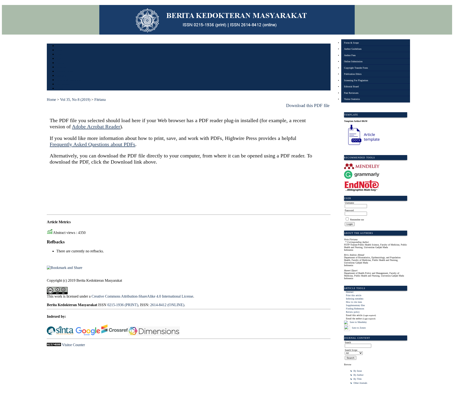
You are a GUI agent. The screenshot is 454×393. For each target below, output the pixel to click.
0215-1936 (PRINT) (122, 305)
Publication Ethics (353, 74)
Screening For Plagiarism (356, 80)
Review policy (353, 312)
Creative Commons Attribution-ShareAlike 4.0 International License (142, 296)
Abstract (350, 292)
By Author (358, 375)
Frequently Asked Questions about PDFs (92, 144)
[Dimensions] (154, 334)
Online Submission (353, 61)
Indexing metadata (354, 298)
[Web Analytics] (54, 345)
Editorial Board (351, 86)
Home (59, 46)
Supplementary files (355, 305)
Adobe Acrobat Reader (96, 127)
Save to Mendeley (358, 322)
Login (59, 54)
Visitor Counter (73, 345)
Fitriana (100, 100)
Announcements (64, 71)
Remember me (357, 219)
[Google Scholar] (87, 334)
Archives (60, 67)
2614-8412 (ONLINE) (167, 305)
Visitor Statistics (352, 99)
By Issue (358, 371)
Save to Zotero (358, 327)
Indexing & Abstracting (68, 80)
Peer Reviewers (351, 93)
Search (59, 59)
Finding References (355, 308)
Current (60, 63)
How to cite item (354, 302)
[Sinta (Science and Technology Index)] (60, 334)
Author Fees (350, 55)
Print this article (353, 295)
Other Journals (360, 383)
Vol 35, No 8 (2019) (75, 100)
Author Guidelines (353, 49)
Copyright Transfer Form (356, 68)
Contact (60, 88)
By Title (358, 379)
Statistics (61, 76)
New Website (63, 84)
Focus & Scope (351, 42)
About (59, 50)
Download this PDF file (307, 105)
